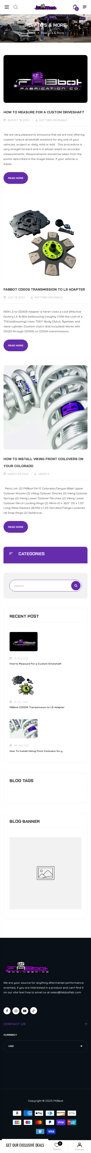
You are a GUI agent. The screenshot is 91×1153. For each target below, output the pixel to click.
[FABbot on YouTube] (24, 1010)
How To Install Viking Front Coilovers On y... (37, 751)
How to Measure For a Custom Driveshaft (35, 663)
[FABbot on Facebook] (7, 1010)
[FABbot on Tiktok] (33, 1010)
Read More (15, 178)
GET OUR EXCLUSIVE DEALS (25, 1145)
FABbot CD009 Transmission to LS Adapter (37, 707)
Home (31, 33)
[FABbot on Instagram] (15, 1010)
